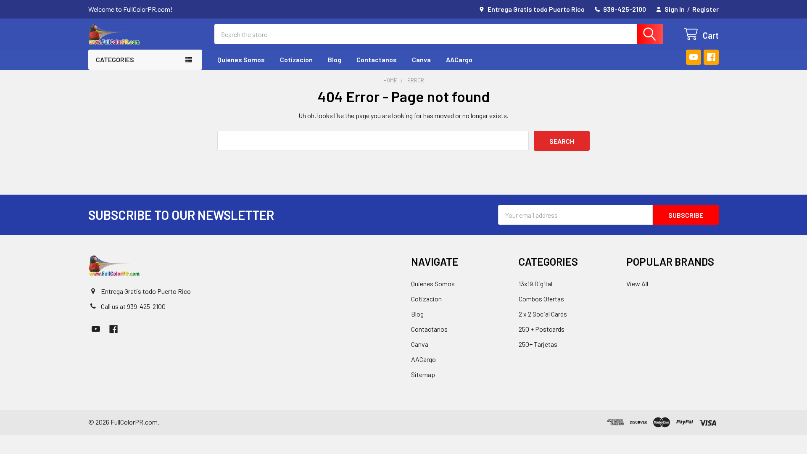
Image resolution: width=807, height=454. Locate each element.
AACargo (459, 59)
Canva (421, 59)
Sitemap (423, 374)
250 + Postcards (541, 329)
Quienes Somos (241, 59)
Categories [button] (115, 59)
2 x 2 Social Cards (543, 314)
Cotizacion (296, 59)
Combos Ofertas (541, 299)
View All (637, 284)
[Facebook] (711, 57)
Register (705, 9)
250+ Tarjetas (538, 344)
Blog (334, 59)
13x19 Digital (535, 284)
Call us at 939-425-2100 (133, 306)
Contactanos (376, 59)
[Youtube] (693, 57)
